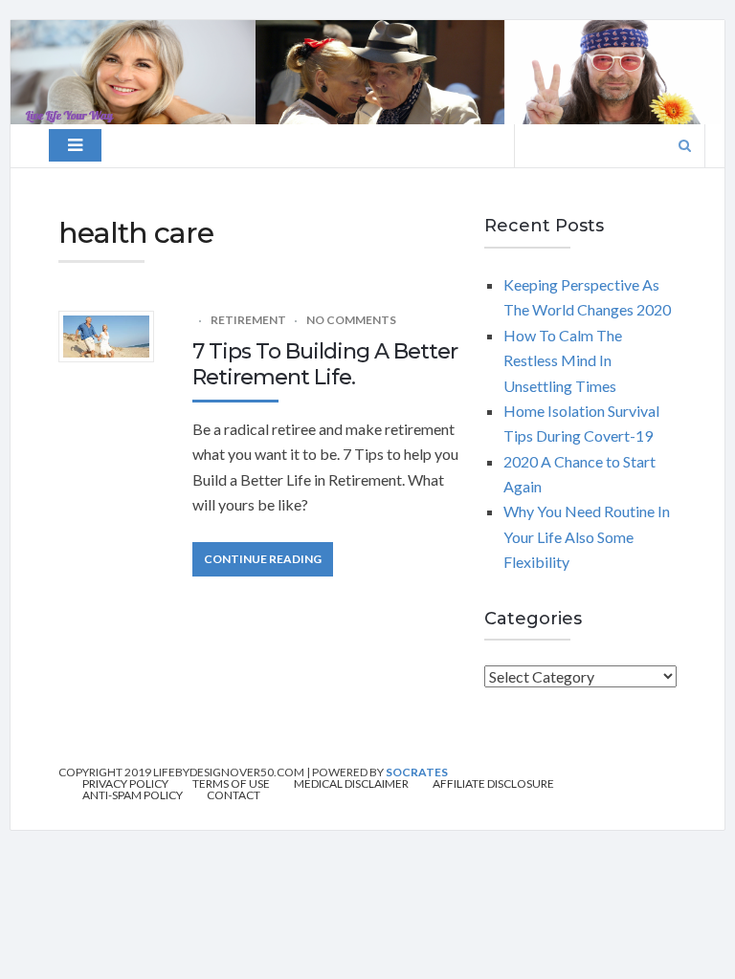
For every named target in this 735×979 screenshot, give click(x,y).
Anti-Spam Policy (132, 795)
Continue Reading (263, 559)
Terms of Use (231, 784)
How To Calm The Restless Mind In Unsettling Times (562, 360)
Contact (233, 795)
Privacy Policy (125, 784)
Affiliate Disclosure (493, 784)
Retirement (248, 320)
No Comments (351, 320)
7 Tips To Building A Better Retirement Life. (324, 363)
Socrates (417, 772)
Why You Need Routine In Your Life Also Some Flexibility (586, 536)
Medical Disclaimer (351, 784)
